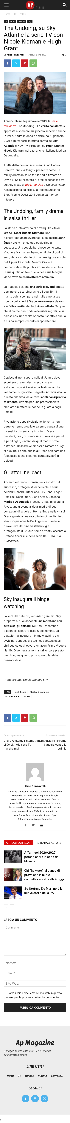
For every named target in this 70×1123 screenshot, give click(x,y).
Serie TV (21, 21)
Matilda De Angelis (39, 691)
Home (7, 14)
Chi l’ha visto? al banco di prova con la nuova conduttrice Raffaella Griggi (44, 875)
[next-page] (12, 906)
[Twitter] (16, 63)
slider (27, 696)
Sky (29, 21)
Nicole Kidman (12, 696)
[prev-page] (6, 906)
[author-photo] (35, 780)
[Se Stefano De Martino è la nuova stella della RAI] (13, 892)
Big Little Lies (34, 184)
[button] (6, 5)
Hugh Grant (20, 691)
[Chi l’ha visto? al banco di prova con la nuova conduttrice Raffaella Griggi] (13, 874)
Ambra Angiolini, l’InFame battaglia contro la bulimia (50, 744)
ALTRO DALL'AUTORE (48, 842)
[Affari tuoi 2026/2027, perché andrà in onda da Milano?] (13, 856)
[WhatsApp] (33, 63)
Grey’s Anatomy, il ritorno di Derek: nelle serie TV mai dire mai (19, 744)
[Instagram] (35, 825)
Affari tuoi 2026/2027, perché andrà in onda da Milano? (41, 857)
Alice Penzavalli (15, 54)
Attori (23, 14)
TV (15, 14)
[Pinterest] (24, 63)
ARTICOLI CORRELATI (18, 842)
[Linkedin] (43, 825)
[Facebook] (7, 63)
